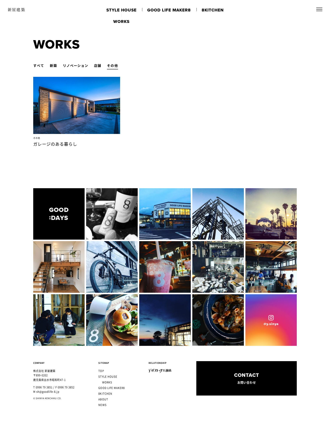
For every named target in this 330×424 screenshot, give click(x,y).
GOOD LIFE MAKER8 (111, 388)
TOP (101, 371)
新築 (53, 65)
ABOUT (103, 399)
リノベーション (75, 65)
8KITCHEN (105, 393)
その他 (112, 65)
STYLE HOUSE (107, 376)
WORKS (107, 382)
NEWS (102, 405)
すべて (38, 65)
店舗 (97, 65)
